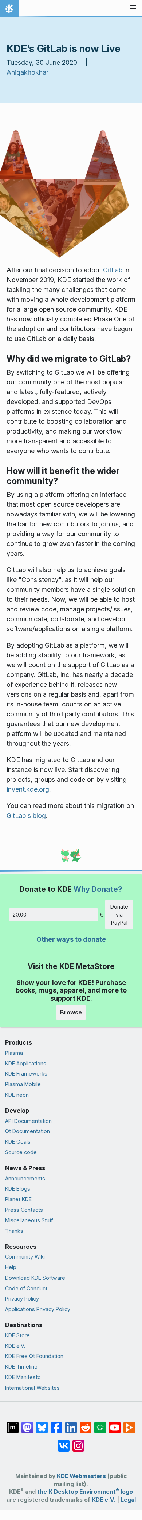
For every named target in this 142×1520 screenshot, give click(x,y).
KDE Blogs (17, 1188)
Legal (128, 1499)
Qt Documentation (27, 1131)
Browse (71, 1012)
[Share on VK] (64, 1442)
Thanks (14, 1231)
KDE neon (17, 1095)
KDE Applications (25, 1063)
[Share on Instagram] (78, 1442)
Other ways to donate (71, 939)
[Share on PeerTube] (129, 1424)
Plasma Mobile (23, 1084)
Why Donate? (98, 889)
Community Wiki (25, 1257)
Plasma (14, 1053)
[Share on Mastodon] (27, 1424)
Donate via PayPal (119, 914)
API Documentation (28, 1121)
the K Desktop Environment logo (85, 1491)
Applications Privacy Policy (37, 1309)
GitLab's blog (26, 815)
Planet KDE (18, 1199)
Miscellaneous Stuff (29, 1220)
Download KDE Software (35, 1278)
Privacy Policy (22, 1298)
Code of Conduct (26, 1288)
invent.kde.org (28, 789)
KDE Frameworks (26, 1073)
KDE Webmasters (81, 1476)
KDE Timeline (21, 1366)
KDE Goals (18, 1142)
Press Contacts (24, 1210)
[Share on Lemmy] (100, 1424)
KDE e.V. (15, 1346)
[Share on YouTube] (115, 1424)
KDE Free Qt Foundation (34, 1356)
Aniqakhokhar (27, 72)
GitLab (112, 270)
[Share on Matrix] (13, 1424)
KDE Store (17, 1335)
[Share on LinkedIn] (71, 1424)
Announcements (25, 1178)
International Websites (32, 1388)
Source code (21, 1152)
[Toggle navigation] (133, 8)
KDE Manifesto (23, 1377)
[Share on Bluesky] (42, 1424)
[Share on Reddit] (85, 1424)
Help (10, 1267)
